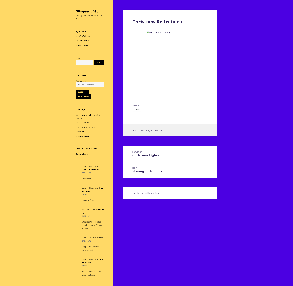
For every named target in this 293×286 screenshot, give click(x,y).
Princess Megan (82, 136)
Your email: (81, 81)
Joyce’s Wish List (83, 31)
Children (160, 130)
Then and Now (96, 237)
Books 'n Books (82, 154)
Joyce (150, 130)
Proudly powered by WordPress (146, 193)
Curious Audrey (82, 122)
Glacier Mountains (90, 169)
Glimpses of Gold (88, 11)
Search (79, 59)
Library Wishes (82, 41)
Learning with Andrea (85, 127)
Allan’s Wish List (83, 36)
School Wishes (82, 45)
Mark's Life (80, 132)
